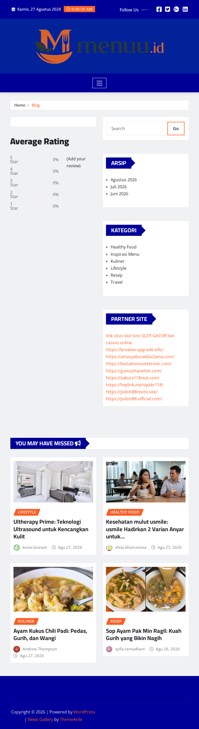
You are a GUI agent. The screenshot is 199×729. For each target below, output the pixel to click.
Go (176, 128)
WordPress (84, 712)
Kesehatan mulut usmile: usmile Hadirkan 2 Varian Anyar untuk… (145, 529)
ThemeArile (71, 719)
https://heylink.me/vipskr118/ (134, 385)
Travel (117, 282)
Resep (117, 275)
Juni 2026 (119, 194)
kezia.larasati (35, 547)
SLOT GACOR (154, 336)
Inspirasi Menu (125, 254)
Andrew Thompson (40, 648)
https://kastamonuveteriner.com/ (139, 363)
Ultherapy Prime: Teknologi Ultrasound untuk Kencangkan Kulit (50, 529)
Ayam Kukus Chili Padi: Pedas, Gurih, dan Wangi (50, 634)
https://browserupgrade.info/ (135, 349)
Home (19, 105)
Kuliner (118, 261)
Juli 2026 (119, 187)
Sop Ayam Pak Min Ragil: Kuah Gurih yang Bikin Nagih (143, 634)
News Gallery (40, 719)
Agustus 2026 (124, 180)
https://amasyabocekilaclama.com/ (140, 356)
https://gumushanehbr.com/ (134, 371)
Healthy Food (124, 247)
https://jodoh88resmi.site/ (131, 392)
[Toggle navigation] (100, 83)
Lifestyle (118, 268)
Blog (36, 105)
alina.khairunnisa (131, 547)
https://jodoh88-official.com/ (134, 399)
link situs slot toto (123, 336)
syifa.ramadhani (130, 648)
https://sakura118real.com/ (132, 378)
